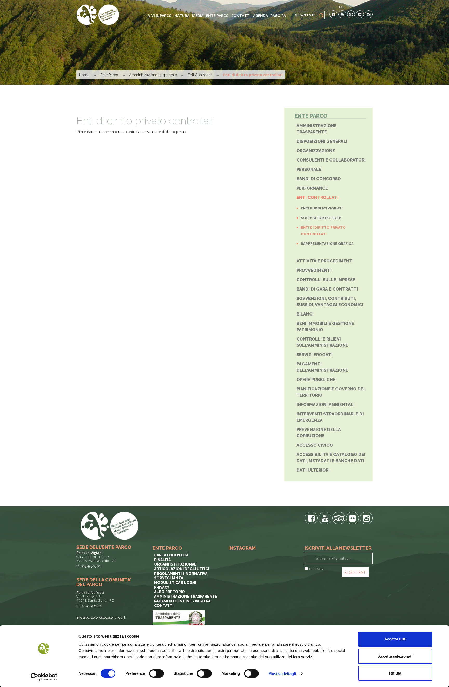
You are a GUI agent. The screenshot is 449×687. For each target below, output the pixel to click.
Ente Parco (217, 15)
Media (197, 15)
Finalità (162, 560)
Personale (308, 169)
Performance (312, 188)
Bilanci (305, 314)
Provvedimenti (314, 270)
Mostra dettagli (282, 673)
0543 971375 (92, 605)
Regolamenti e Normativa (180, 574)
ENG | (351, 7)
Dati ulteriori (313, 470)
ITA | (341, 7)
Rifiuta (395, 673)
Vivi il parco (160, 15)
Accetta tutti (395, 639)
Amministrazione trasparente (153, 75)
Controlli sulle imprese (325, 279)
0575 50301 (91, 566)
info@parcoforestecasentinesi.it (100, 617)
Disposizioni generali (321, 141)
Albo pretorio (169, 592)
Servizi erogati (314, 354)
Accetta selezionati (395, 656)
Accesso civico (314, 445)
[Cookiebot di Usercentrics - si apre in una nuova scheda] (44, 677)
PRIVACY (316, 569)
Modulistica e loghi (175, 583)
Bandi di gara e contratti (327, 289)
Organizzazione (315, 150)
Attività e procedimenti (325, 261)
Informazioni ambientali (325, 404)
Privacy (161, 587)
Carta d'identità (171, 555)
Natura (181, 15)
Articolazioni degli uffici (181, 569)
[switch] (156, 673)
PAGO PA (278, 15)
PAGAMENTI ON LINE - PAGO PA (182, 601)
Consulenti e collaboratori (331, 160)
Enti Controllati (200, 75)
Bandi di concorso (318, 178)
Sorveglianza (168, 578)
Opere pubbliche (315, 379)
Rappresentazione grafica (327, 244)
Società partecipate (321, 218)
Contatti (240, 15)
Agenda (260, 15)
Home (84, 75)
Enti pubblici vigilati (322, 208)
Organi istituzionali (175, 564)
